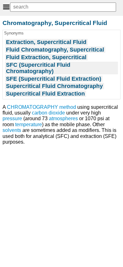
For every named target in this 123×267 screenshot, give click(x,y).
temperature (28, 124)
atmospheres (63, 118)
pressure (12, 118)
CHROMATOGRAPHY (32, 107)
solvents (12, 130)
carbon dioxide (48, 112)
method (67, 107)
